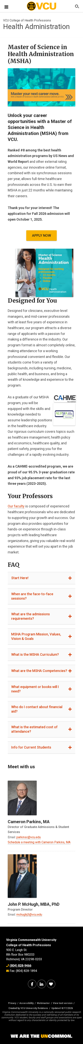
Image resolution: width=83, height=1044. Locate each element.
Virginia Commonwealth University (31, 940)
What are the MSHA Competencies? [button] (39, 671)
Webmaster (43, 1003)
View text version (62, 1003)
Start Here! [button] (19, 578)
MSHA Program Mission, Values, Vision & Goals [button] (36, 636)
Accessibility (26, 1003)
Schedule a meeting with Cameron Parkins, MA (39, 842)
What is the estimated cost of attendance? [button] (34, 729)
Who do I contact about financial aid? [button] (36, 709)
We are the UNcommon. (41, 1036)
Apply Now (41, 235)
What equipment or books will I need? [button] (35, 689)
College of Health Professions (28, 945)
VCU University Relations (34, 1008)
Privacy (12, 1003)
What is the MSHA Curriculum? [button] (35, 654)
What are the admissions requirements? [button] (30, 616)
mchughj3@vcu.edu (29, 914)
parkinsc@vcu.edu (28, 837)
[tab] (41, 578)
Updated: (56, 1008)
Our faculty (16, 506)
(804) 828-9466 (20, 965)
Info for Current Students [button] (31, 747)
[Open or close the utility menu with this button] (76, 6)
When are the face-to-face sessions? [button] (32, 596)
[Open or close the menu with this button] (6, 6)
